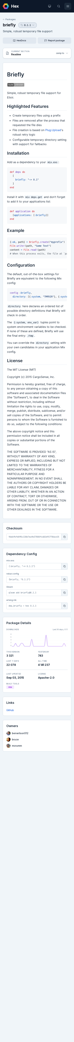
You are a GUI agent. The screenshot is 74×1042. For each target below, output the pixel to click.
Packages (11, 19)
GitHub (10, 710)
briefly (9, 24)
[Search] (58, 6)
